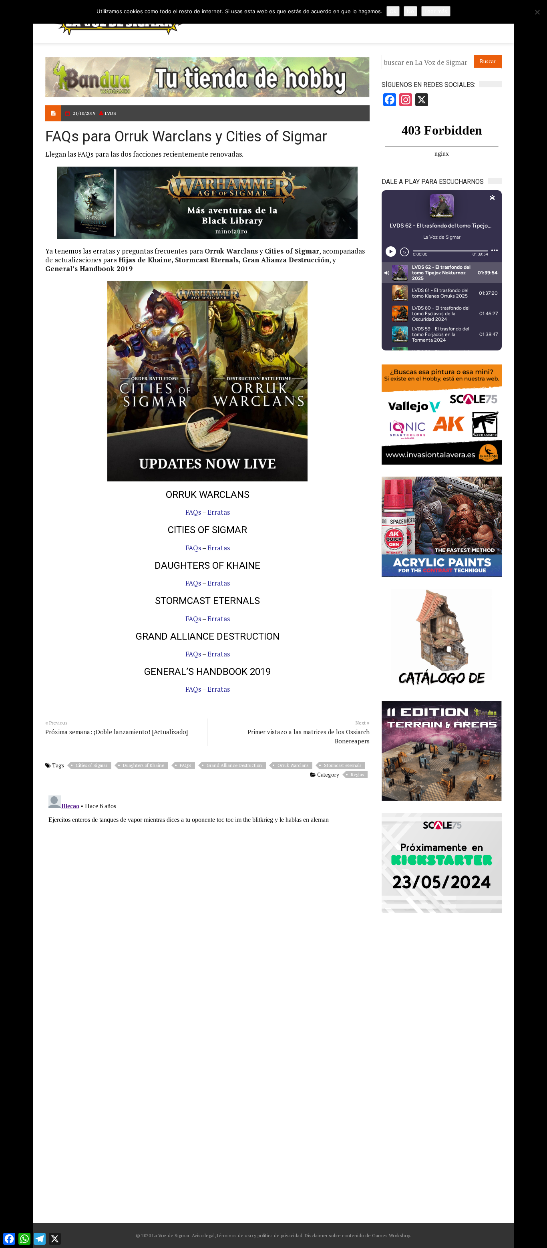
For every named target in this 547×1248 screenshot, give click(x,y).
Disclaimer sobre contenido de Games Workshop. (357, 1235)
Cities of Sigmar (91, 765)
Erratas (218, 512)
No (410, 11)
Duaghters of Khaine (143, 765)
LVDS (110, 113)
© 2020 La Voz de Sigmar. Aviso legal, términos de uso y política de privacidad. (220, 1235)
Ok (393, 11)
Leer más (435, 11)
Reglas (357, 774)
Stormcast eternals (342, 765)
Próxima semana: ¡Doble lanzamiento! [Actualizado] (116, 732)
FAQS (185, 765)
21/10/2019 (84, 113)
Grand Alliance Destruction (234, 765)
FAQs (193, 512)
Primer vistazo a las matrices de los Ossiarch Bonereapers (308, 736)
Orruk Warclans (293, 765)
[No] (537, 12)
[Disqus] (207, 892)
